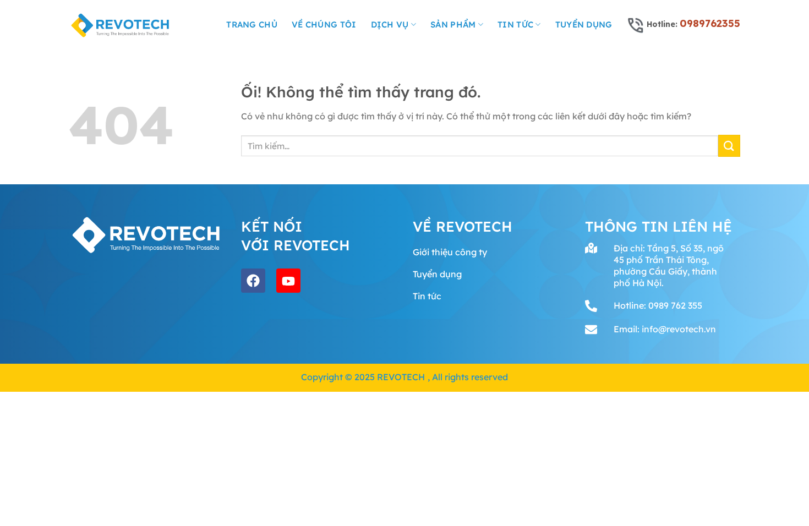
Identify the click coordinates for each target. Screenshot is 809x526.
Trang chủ (251, 24)
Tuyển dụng (584, 24)
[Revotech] (120, 25)
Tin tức (515, 24)
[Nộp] (729, 145)
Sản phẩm (452, 24)
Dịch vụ (390, 24)
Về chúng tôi (324, 24)
